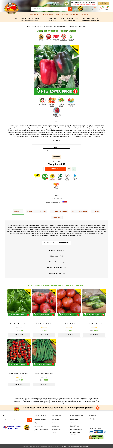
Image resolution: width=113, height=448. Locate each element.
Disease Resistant (79, 211)
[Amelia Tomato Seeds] (69, 301)
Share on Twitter (52, 199)
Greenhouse (85, 14)
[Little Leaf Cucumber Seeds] (94, 301)
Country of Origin (47, 14)
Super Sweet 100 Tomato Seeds (18, 373)
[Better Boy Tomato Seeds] (44, 301)
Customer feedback (40, 419)
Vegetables (34, 14)
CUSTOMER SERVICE (91, 18)
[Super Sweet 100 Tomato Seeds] (19, 351)
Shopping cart (56, 429)
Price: (54, 162)
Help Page (53, 18)
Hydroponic (74, 14)
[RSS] (94, 419)
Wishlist (54, 432)
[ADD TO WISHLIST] (69, 169)
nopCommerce (34, 446)
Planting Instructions (76, 429)
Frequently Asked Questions (75, 433)
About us (73, 423)
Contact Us (56, 217)
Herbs (58, 14)
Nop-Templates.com (53, 446)
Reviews (96, 211)
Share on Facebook (55, 199)
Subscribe (29, 420)
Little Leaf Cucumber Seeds (94, 324)
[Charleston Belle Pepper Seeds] (19, 301)
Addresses (55, 426)
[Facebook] (90, 419)
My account (95, 10)
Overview (18, 211)
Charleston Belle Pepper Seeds (19, 324)
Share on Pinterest (58, 199)
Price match (74, 169)
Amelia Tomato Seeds (69, 324)
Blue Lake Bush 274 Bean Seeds (44, 373)
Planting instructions (36, 211)
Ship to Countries (70, 18)
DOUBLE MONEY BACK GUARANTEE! (29, 18)
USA (60, 203)
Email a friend (61, 199)
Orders (54, 423)
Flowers (65, 14)
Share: (56, 195)
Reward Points (74, 426)
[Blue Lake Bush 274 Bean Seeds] (44, 351)
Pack (56, 147)
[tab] (18, 211)
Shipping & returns (40, 423)
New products (74, 419)
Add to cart (55, 169)
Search (70, 9)
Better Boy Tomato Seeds (43, 324)
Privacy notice (39, 426)
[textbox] (49, 9)
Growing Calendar (59, 211)
